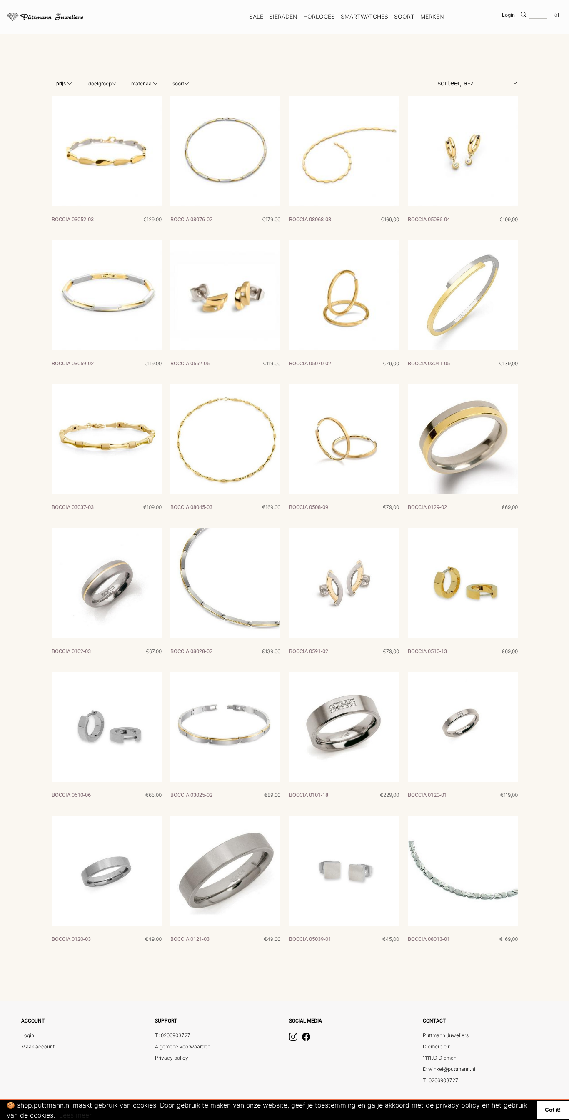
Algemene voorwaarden (182, 1046)
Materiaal (142, 83)
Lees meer (75, 1115)
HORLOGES (319, 16)
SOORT (404, 16)
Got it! (553, 1110)
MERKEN (432, 16)
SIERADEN (283, 16)
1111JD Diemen (440, 1058)
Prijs (61, 84)
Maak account (38, 1046)
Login (508, 15)
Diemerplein (437, 1046)
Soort (178, 83)
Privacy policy (171, 1058)
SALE (256, 16)
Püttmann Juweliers (446, 1035)
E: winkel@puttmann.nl (449, 1069)
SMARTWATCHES (364, 16)
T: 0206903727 (172, 1035)
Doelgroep (100, 83)
